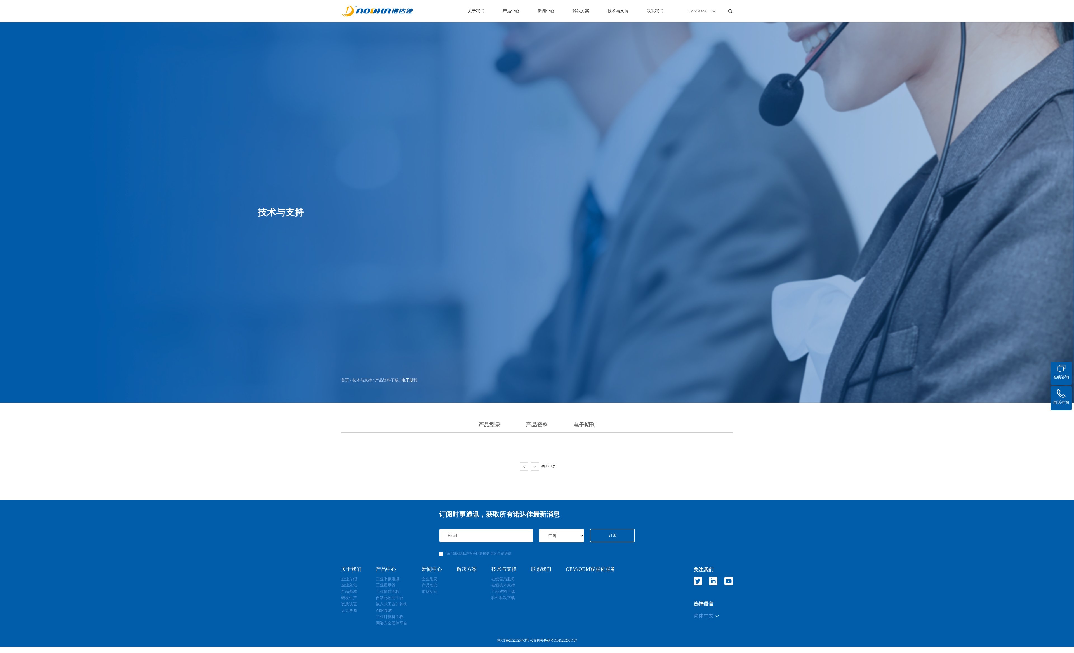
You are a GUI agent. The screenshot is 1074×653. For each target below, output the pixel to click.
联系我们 (655, 11)
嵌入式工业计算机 (391, 604)
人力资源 (349, 611)
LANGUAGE (699, 11)
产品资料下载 (386, 380)
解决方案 (581, 11)
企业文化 (349, 585)
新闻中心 (546, 11)
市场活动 (429, 592)
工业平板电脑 (387, 579)
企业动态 (429, 579)
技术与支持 (617, 11)
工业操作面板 (387, 592)
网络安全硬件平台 (391, 623)
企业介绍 (349, 579)
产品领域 (349, 592)
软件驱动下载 (503, 598)
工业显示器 (385, 585)
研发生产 (349, 598)
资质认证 (349, 604)
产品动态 (429, 585)
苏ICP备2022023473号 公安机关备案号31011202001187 (537, 640)
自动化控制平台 (389, 598)
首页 (345, 380)
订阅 (612, 535)
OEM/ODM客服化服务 (590, 569)
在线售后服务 (503, 579)
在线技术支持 (503, 585)
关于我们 (476, 11)
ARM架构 (384, 611)
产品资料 (537, 424)
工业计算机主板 (389, 617)
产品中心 (511, 11)
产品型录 (489, 424)
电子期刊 (409, 380)
